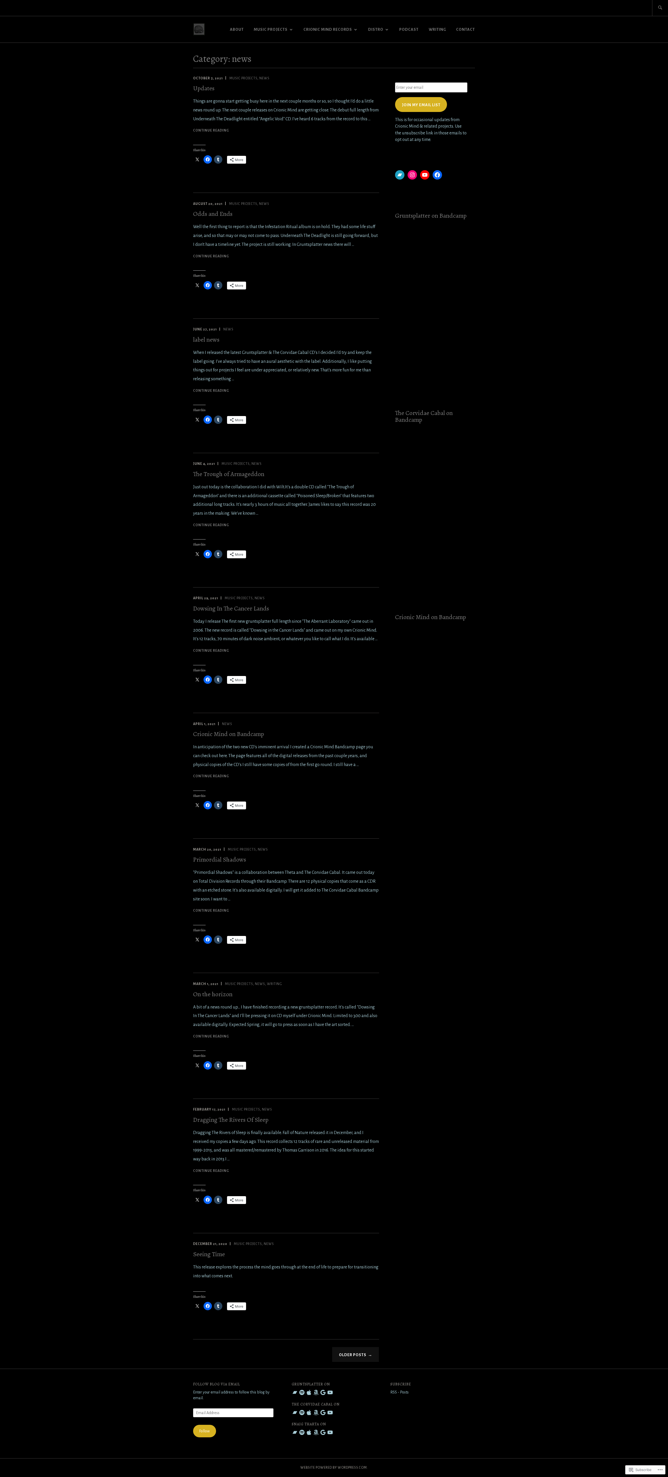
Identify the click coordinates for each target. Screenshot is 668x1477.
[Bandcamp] (399, 175)
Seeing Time (209, 1254)
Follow (204, 1431)
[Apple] (309, 1392)
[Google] (323, 1392)
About (237, 29)
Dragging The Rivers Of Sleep (231, 1120)
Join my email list (421, 105)
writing (437, 29)
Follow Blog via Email (216, 1384)
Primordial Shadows (219, 859)
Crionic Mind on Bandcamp (228, 734)
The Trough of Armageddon (228, 474)
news (264, 78)
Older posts (352, 1355)
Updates (203, 88)
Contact (465, 29)
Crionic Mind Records (327, 29)
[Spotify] (302, 1392)
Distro (375, 29)
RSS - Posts (399, 1392)
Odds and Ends (212, 214)
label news (206, 339)
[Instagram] (412, 175)
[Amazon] (316, 1392)
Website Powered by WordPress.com (333, 1467)
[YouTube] (425, 175)
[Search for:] (660, 8)
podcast (409, 29)
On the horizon (212, 994)
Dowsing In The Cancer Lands (231, 608)
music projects (243, 78)
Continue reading (211, 130)
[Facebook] (437, 175)
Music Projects (271, 29)
